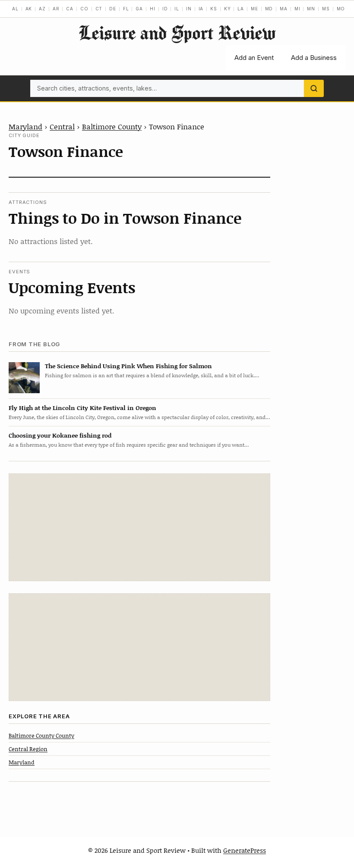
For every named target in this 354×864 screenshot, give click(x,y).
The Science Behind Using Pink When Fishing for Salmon (128, 365)
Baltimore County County (41, 735)
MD (269, 8)
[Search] (314, 88)
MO (341, 8)
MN (311, 8)
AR (56, 8)
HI (152, 8)
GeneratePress (244, 850)
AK (28, 8)
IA (201, 8)
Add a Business (314, 57)
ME (254, 8)
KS (213, 8)
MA (284, 8)
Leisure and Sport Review (177, 32)
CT (99, 8)
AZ (42, 8)
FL (126, 8)
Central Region (28, 749)
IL (176, 8)
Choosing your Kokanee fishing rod (60, 435)
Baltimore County (112, 126)
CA (69, 8)
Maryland (25, 126)
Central (62, 126)
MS (326, 8)
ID (165, 8)
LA (240, 8)
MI (297, 8)
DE (112, 8)
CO (84, 8)
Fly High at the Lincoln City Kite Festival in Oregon (82, 407)
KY (227, 8)
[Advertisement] (139, 527)
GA (139, 8)
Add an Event (254, 57)
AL (15, 8)
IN (189, 8)
